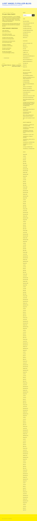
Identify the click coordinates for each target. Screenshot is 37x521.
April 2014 (24, 422)
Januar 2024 (25, 210)
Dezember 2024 (25, 190)
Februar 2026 (25, 165)
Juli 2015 (24, 395)
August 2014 (25, 415)
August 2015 (25, 393)
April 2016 (24, 379)
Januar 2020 (25, 297)
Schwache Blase (25, 93)
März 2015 (24, 402)
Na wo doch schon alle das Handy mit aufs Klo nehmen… (28, 131)
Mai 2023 (24, 225)
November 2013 (25, 431)
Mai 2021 (24, 268)
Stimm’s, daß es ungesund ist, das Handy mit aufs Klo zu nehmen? (28, 116)
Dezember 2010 (25, 495)
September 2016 (25, 370)
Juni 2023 (24, 223)
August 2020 (25, 284)
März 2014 (24, 424)
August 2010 (25, 502)
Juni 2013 (24, 441)
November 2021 (25, 257)
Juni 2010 (24, 506)
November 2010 (25, 497)
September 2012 (25, 457)
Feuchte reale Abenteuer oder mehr (28, 23)
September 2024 (25, 196)
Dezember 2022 (25, 234)
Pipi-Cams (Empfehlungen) (27, 59)
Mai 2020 (24, 290)
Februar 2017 (25, 361)
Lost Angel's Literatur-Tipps (27, 28)
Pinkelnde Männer (26, 57)
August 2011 (25, 480)
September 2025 (25, 174)
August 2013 (25, 437)
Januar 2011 (25, 493)
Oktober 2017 (25, 346)
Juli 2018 (24, 330)
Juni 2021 (24, 266)
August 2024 (25, 197)
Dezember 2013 (25, 430)
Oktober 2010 (25, 499)
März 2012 (24, 468)
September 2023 (25, 217)
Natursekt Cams (25, 33)
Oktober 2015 (25, 390)
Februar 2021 (25, 274)
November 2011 (25, 475)
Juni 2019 (24, 310)
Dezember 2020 (25, 277)
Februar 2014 (25, 426)
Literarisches (25, 50)
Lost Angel (11, 12)
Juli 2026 (24, 156)
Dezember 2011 (25, 473)
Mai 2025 (24, 181)
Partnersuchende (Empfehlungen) (28, 55)
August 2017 (25, 350)
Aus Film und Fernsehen (27, 43)
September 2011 (25, 479)
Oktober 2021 (25, 259)
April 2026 (24, 161)
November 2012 (25, 453)
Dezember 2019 (25, 299)
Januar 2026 (25, 167)
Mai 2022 (24, 246)
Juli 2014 (24, 417)
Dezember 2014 (25, 408)
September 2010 (25, 500)
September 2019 (25, 304)
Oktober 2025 (25, 172)
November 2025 (25, 170)
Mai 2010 (24, 508)
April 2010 (24, 509)
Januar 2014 (25, 428)
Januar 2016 (25, 384)
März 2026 (24, 163)
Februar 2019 (25, 317)
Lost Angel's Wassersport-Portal (28, 30)
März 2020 (24, 294)
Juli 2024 (24, 199)
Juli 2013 (24, 439)
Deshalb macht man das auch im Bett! (29, 95)
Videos (24, 66)
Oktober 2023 (25, 216)
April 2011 (24, 488)
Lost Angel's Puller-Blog (16, 3)
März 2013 (24, 446)
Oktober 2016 (25, 368)
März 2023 (24, 228)
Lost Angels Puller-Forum (27, 32)
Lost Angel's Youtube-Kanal (27, 26)
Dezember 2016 (25, 364)
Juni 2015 (24, 397)
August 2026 (25, 154)
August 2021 (25, 263)
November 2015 (25, 388)
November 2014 (25, 410)
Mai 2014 (24, 421)
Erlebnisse (24, 46)
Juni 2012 (24, 462)
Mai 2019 (24, 312)
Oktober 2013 (25, 433)
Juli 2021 (24, 265)
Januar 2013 (25, 450)
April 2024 (24, 205)
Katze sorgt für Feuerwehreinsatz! (28, 97)
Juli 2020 (24, 286)
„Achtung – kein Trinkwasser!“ (27, 86)
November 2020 (25, 279)
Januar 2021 (25, 275)
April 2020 (24, 292)
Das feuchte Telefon (26, 21)
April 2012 (24, 466)
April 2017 (24, 357)
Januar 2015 (25, 406)
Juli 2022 (24, 243)
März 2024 (24, 206)
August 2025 (25, 176)
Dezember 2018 (25, 321)
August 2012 (25, 459)
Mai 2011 (24, 486)
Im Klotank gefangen (26, 80)
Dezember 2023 (25, 212)
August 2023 (25, 219)
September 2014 (25, 413)
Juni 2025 (24, 179)
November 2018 (25, 323)
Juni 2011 (24, 484)
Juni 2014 (24, 419)
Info (23, 48)
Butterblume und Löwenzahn (27, 88)
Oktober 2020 (25, 281)
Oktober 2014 (25, 411)
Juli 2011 (24, 482)
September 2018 (25, 326)
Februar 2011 (25, 491)
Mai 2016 (24, 377)
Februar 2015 (25, 404)
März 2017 (24, 359)
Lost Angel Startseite (26, 24)
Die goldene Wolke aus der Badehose (29, 90)
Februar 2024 (25, 208)
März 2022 (24, 250)
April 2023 (24, 226)
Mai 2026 (24, 159)
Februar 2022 (25, 252)
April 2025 (24, 183)
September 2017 (25, 348)
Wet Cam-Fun (25, 37)
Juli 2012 (24, 460)
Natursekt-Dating (25, 35)
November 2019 (25, 301)
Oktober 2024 (25, 194)
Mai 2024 (24, 203)
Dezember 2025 (25, 168)
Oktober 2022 (25, 237)
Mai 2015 (24, 399)
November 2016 (25, 366)
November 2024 (25, 192)
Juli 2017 (24, 352)
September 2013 (25, 435)
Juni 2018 (24, 332)
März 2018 (24, 337)
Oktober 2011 (25, 477)
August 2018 (25, 328)
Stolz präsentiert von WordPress (7, 518)
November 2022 (25, 235)
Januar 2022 (25, 254)
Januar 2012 (25, 471)
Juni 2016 (24, 375)
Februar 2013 (25, 448)
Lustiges (24, 52)
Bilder (24, 45)
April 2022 (24, 248)
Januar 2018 (25, 341)
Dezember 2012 (25, 451)
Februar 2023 (25, 230)
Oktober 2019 (25, 303)
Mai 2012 (24, 464)
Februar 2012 (25, 470)
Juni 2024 (24, 201)
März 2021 (24, 272)
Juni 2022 (24, 245)
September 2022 (25, 239)
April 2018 (24, 335)
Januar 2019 (25, 319)
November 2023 (25, 214)
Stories (24, 65)
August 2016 (25, 372)
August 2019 (25, 306)
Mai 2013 (24, 442)
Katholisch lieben (31, 142)
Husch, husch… (31, 134)
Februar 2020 (25, 295)
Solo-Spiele (24, 63)
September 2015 (25, 392)
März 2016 (24, 381)
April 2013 (24, 444)
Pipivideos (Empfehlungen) (27, 61)
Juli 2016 (24, 373)
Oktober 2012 (25, 455)
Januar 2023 (25, 232)
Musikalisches (25, 54)
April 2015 (24, 401)
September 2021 (25, 261)
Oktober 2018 (25, 324)
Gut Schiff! (24, 107)
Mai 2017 (24, 355)
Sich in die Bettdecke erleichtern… (28, 75)
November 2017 (25, 344)
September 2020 (25, 283)
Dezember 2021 (25, 255)
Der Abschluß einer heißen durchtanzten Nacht (27, 113)
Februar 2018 (25, 339)
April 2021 (24, 270)
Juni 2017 (24, 353)
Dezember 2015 (25, 386)
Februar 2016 (25, 382)
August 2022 (25, 241)
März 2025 (24, 185)
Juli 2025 (24, 177)
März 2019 (24, 315)
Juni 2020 (24, 288)
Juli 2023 (24, 221)
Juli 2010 (24, 504)
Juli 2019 (24, 308)
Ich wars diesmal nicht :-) (27, 92)
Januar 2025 (25, 188)
